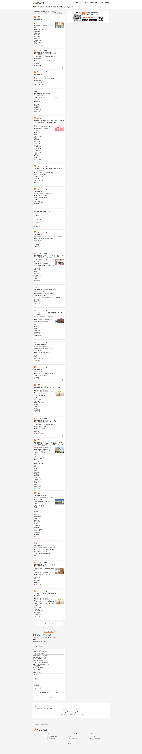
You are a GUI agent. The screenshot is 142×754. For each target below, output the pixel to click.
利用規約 (70, 736)
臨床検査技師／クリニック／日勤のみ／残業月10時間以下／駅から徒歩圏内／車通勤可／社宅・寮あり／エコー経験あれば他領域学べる (48, 444)
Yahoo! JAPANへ (37, 747)
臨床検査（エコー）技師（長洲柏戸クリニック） (48, 168)
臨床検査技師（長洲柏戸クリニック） (45, 421)
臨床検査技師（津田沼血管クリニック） (46, 289)
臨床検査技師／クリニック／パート (44, 565)
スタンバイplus (92, 736)
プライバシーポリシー (72, 738)
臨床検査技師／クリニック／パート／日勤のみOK (49, 256)
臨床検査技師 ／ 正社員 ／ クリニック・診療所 (48, 387)
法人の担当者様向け (51, 738)
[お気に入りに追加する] (62, 46)
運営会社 (70, 740)
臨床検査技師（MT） (40, 495)
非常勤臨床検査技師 (40, 345)
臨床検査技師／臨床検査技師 (42, 94)
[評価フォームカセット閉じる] (64, 692)
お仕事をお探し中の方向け (52, 736)
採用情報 (70, 743)
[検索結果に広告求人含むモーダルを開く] (38, 13)
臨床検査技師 (38, 19)
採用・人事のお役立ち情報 (94, 738)
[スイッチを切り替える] (45, 13)
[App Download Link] (85, 20)
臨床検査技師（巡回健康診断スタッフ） (46, 53)
